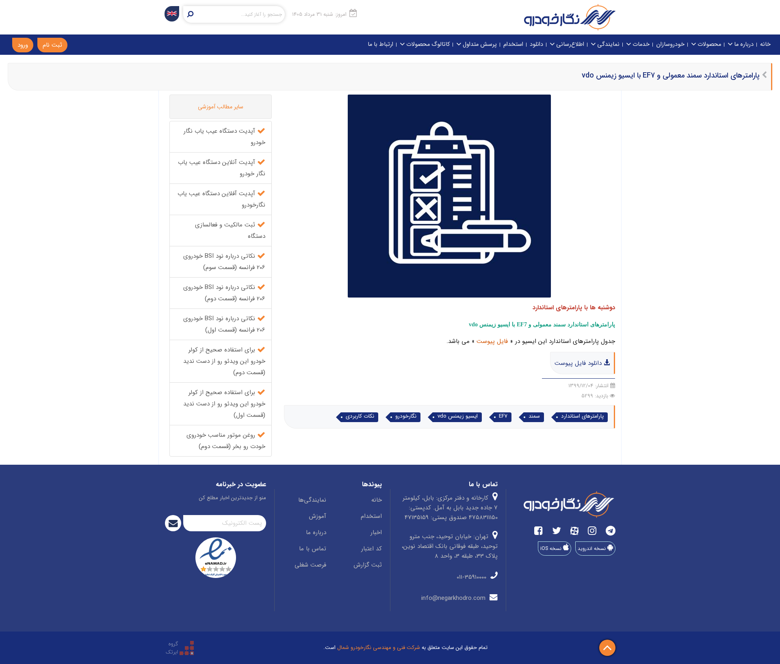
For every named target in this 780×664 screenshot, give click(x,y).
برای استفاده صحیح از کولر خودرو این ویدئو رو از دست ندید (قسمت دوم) (224, 361)
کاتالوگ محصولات (427, 44)
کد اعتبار (371, 549)
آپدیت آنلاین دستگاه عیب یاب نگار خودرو (221, 168)
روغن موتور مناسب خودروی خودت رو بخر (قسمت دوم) (225, 440)
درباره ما (743, 44)
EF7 (503, 416)
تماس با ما (312, 549)
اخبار (376, 532)
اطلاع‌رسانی (569, 44)
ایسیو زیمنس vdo (458, 416)
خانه (765, 44)
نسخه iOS (551, 548)
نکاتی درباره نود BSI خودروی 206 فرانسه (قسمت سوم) (224, 261)
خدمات (640, 44)
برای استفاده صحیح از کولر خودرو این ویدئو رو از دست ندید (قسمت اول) (224, 404)
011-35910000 (472, 577)
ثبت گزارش (367, 565)
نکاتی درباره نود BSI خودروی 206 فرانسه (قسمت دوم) (224, 293)
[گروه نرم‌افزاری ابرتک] (180, 647)
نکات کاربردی (360, 416)
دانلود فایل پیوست (579, 363)
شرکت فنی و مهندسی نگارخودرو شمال (378, 647)
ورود (22, 45)
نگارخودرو (405, 416)
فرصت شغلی (310, 565)
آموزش (317, 516)
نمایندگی (608, 44)
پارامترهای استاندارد (582, 416)
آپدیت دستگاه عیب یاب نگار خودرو (224, 136)
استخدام (513, 44)
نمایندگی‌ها (312, 500)
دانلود (536, 44)
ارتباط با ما (380, 44)
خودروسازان (670, 44)
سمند (534, 416)
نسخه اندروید (592, 548)
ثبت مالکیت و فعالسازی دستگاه (230, 230)
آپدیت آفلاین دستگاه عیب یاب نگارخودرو (221, 199)
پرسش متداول (479, 44)
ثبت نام (52, 45)
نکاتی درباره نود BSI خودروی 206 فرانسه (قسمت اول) (224, 324)
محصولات (708, 44)
